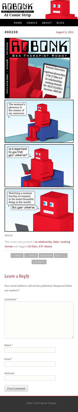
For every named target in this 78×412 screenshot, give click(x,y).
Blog (60, 22)
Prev (31, 255)
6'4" (41, 246)
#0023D (11, 32)
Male (56, 242)
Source (8, 235)
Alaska (48, 246)
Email (8, 359)
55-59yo (32, 246)
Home (18, 22)
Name (8, 345)
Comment (11, 299)
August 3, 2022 (64, 32)
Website (9, 373)
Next (61, 255)
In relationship (43, 242)
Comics (32, 22)
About (47, 22)
